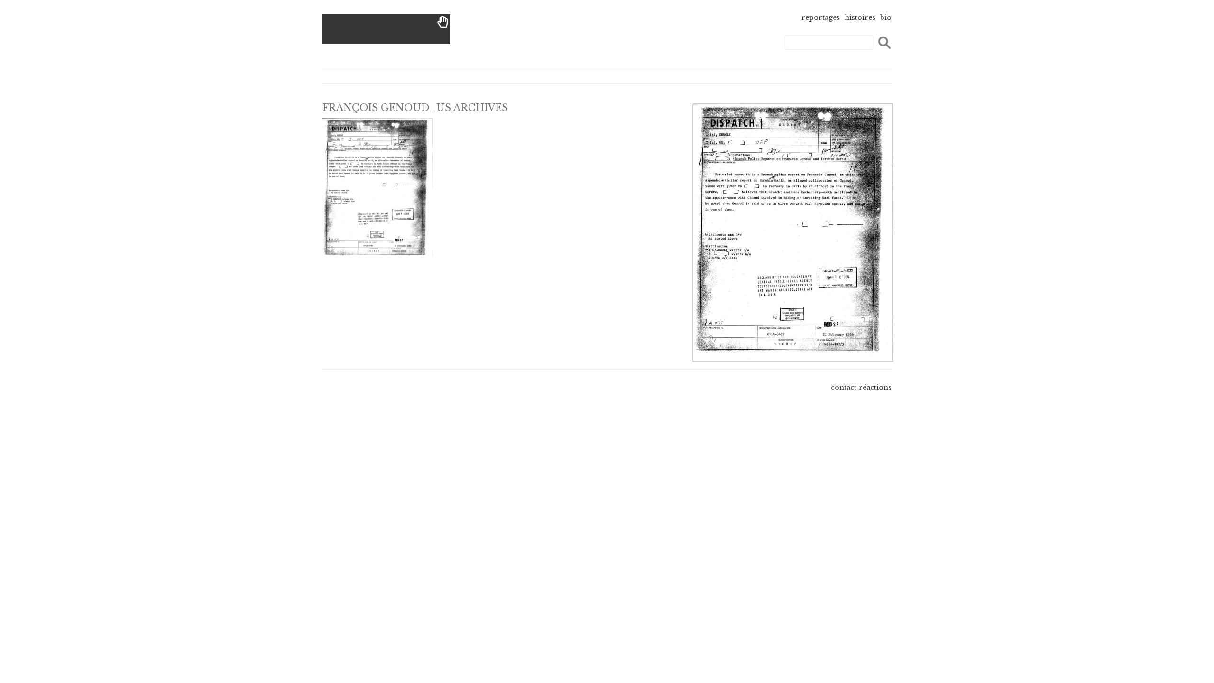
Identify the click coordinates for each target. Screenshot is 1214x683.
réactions (875, 387)
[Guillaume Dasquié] (386, 29)
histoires (860, 17)
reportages (820, 17)
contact (843, 387)
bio (886, 17)
